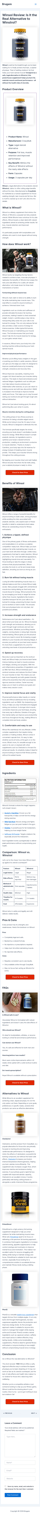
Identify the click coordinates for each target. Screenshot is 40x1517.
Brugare (7, 4)
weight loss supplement (25, 1315)
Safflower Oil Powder (12, 834)
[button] (20, 472)
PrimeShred (14, 1237)
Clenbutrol (12, 1159)
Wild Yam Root (9, 822)
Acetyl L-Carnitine (11, 813)
